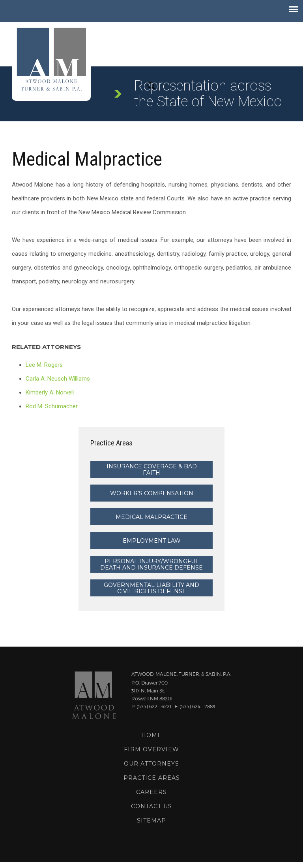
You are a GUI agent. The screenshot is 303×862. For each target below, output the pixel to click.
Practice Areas (151, 777)
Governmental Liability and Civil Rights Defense (151, 588)
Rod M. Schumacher (52, 406)
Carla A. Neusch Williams (58, 378)
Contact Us (151, 806)
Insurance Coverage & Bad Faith (152, 469)
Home (151, 735)
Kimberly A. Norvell (50, 392)
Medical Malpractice (151, 517)
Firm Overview (151, 749)
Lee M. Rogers (44, 364)
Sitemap (151, 820)
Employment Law (152, 541)
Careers (151, 792)
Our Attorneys (151, 763)
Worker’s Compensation (151, 493)
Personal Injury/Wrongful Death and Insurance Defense (151, 564)
